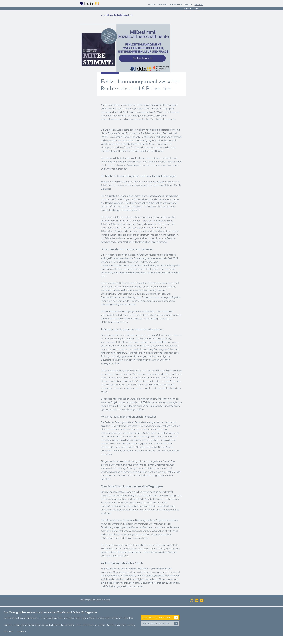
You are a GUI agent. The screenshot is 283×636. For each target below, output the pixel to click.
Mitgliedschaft (176, 4)
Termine (151, 4)
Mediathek (199, 4)
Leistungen (162, 4)
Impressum (21, 631)
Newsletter (187, 8)
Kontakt (196, 8)
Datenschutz (8, 631)
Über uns (188, 4)
